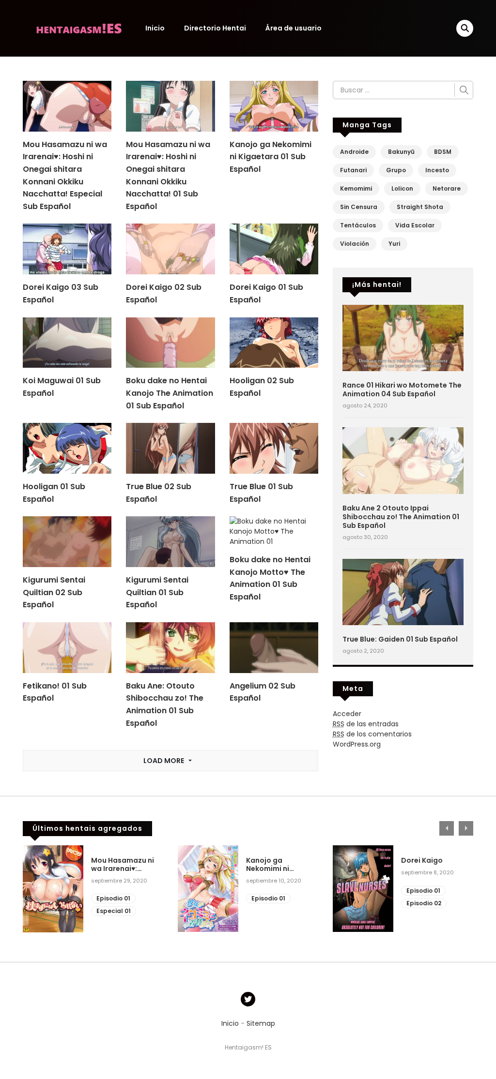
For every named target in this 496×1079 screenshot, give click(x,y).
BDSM (442, 152)
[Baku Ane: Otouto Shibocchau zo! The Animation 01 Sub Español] (170, 647)
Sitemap (261, 1023)
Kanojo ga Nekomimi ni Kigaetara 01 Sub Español (270, 157)
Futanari (353, 170)
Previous (446, 828)
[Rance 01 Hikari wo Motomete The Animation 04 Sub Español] (403, 337)
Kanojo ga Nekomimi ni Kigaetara (267, 864)
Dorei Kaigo (422, 860)
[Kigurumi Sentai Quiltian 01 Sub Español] (170, 541)
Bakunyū (401, 152)
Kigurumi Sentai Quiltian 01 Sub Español (157, 592)
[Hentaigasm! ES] (79, 27)
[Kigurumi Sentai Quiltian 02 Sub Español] (67, 541)
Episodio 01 (113, 898)
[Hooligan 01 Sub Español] (67, 448)
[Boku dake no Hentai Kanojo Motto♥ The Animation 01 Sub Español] (274, 531)
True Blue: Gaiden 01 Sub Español (400, 639)
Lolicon (402, 188)
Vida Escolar (414, 225)
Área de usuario (293, 28)
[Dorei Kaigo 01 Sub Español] (274, 249)
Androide (354, 152)
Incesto (437, 170)
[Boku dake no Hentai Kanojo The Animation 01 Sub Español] (170, 342)
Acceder (347, 714)
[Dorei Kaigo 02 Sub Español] (170, 249)
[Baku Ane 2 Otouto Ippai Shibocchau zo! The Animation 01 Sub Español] (403, 460)
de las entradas (366, 724)
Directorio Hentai (215, 28)
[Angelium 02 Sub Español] (274, 647)
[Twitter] (248, 999)
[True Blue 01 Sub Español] (274, 448)
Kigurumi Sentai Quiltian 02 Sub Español (54, 592)
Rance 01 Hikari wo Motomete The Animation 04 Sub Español (402, 389)
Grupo (396, 170)
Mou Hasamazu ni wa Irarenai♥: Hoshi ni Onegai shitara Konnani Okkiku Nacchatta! (122, 864)
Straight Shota (420, 207)
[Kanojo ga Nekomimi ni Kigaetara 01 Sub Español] (274, 105)
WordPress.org (357, 744)
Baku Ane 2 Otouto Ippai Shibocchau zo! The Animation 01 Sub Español (400, 516)
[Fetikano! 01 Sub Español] (67, 647)
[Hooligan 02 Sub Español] (274, 342)
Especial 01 (113, 911)
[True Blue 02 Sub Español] (170, 448)
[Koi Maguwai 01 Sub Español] (67, 342)
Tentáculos (358, 225)
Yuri (394, 244)
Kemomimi (356, 188)
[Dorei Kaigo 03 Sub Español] (67, 249)
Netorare (447, 188)
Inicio (155, 28)
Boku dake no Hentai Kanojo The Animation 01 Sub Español (169, 393)
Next (466, 828)
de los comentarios (372, 734)
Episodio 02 (423, 903)
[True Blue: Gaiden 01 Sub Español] (403, 591)
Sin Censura (358, 207)
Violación (354, 244)
